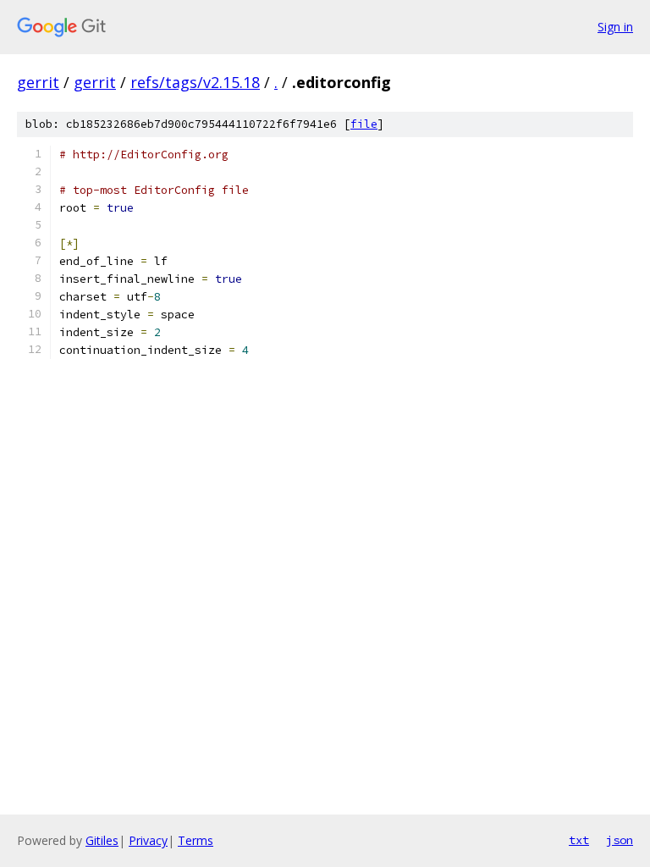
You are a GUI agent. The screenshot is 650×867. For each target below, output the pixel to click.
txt (579, 840)
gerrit (38, 82)
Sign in (615, 27)
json (619, 840)
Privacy (148, 840)
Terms (195, 840)
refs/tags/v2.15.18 (195, 82)
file (363, 124)
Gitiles (101, 840)
